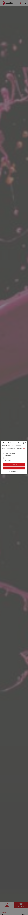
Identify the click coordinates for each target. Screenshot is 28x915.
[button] (14, 471)
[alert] (14, 457)
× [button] (25, 442)
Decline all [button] (14, 468)
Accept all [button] (14, 464)
